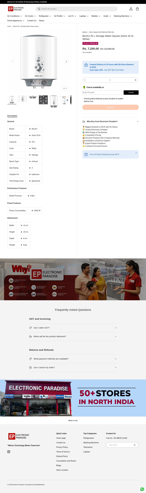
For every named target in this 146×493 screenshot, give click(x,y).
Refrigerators (88, 438)
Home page (61, 438)
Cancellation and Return (66, 461)
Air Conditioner (13, 16)
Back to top (73, 420)
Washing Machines (121, 16)
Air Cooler (29, 16)
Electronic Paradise (18, 484)
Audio (105, 16)
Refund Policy (62, 456)
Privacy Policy (62, 447)
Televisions (88, 447)
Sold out (110, 107)
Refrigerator (43, 16)
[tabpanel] (39, 184)
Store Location (62, 470)
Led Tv (71, 16)
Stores (41, 21)
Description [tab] (12, 116)
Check (131, 92)
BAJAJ (84, 32)
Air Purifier (58, 16)
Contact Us (31, 21)
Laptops (82, 16)
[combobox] (76, 8)
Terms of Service (63, 452)
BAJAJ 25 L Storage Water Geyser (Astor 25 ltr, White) (27, 26)
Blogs (58, 465)
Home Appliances (14, 21)
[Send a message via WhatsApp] (142, 489)
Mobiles (94, 16)
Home (9, 26)
